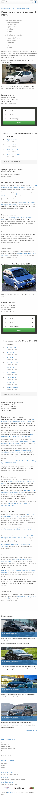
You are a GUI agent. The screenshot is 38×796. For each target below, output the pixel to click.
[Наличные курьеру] (31, 787)
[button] (19, 111)
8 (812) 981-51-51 (7, 777)
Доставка (3, 742)
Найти (19, 123)
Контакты (4, 763)
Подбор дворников (8, 739)
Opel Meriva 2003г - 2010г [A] (13, 35)
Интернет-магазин (7, 760)
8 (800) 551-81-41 (7, 772)
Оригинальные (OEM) (14, 24)
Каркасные (11, 44)
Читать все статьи (31, 731)
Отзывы (3, 765)
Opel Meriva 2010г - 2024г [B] (13, 20)
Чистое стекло (11, 2)
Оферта (3, 767)
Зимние (10, 29)
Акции (3, 753)
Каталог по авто (5, 746)
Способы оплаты (5, 744)
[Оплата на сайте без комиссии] (6, 787)
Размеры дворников (13, 22)
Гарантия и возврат (6, 755)
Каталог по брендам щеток (8, 748)
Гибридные (11, 28)
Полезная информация (7, 751)
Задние (10, 31)
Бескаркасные (12, 26)
